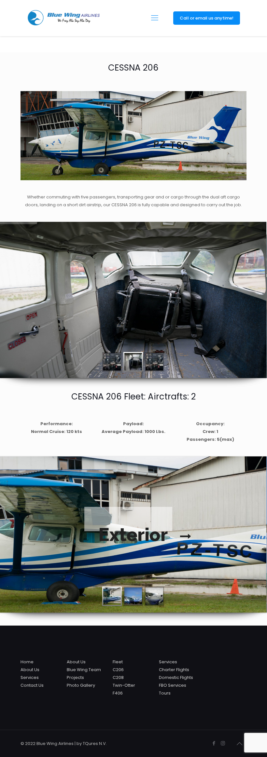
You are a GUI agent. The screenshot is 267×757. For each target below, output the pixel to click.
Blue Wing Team (84, 670)
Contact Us (32, 685)
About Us (30, 670)
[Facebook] (214, 743)
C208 (118, 677)
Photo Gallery (81, 685)
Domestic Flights (176, 677)
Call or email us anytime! (206, 18)
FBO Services (172, 685)
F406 (118, 693)
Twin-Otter (124, 685)
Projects (75, 677)
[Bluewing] (63, 18)
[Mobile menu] (154, 17)
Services (30, 677)
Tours (165, 693)
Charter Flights (174, 670)
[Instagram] (222, 743)
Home (27, 662)
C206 (118, 670)
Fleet (118, 662)
